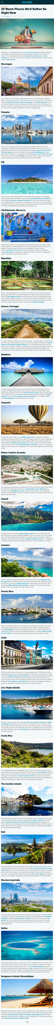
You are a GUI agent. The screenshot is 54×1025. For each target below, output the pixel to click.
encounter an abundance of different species (16, 1018)
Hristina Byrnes (6, 16)
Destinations (4, 6)
